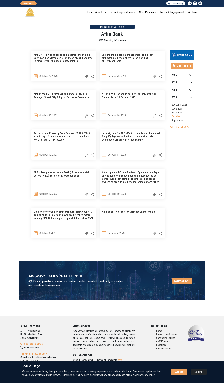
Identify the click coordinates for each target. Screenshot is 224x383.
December (177, 108)
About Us (100, 12)
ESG (140, 12)
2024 (174, 89)
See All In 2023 (179, 104)
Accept (179, 371)
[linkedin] (190, 3)
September (177, 120)
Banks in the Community (167, 334)
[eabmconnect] (28, 3)
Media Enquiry (177, 3)
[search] (200, 3)
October (176, 116)
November (177, 112)
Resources (151, 12)
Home (89, 12)
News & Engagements (173, 12)
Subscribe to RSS (178, 127)
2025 (174, 82)
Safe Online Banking (165, 338)
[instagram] (195, 3)
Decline (198, 371)
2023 (174, 97)
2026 (174, 75)
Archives (193, 12)
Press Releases (163, 348)
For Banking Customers (121, 12)
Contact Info (184, 65)
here (120, 360)
